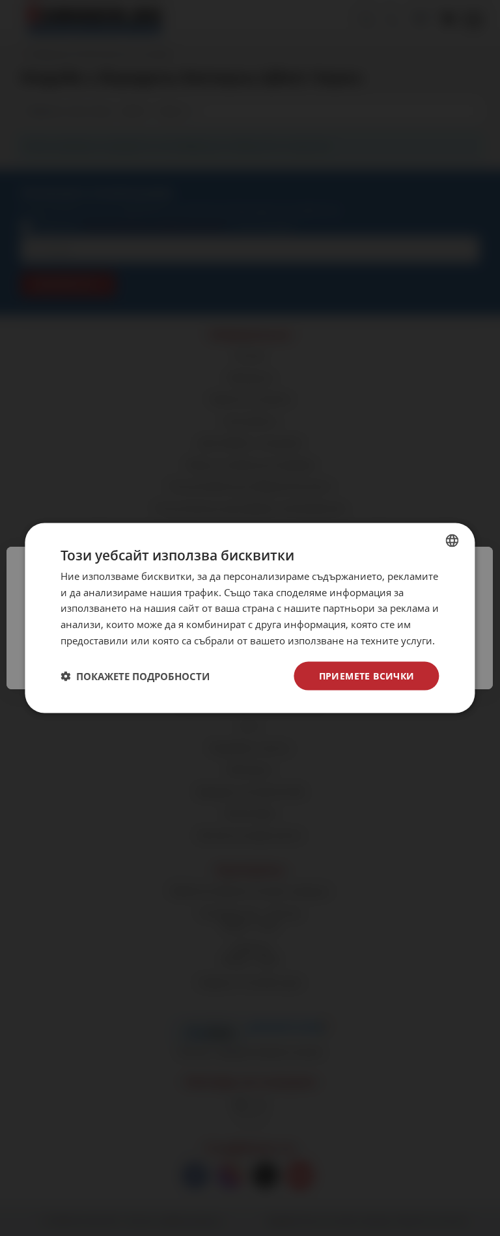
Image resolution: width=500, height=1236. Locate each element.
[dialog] (250, 618)
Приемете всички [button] (367, 675)
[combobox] (452, 540)
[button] (135, 676)
